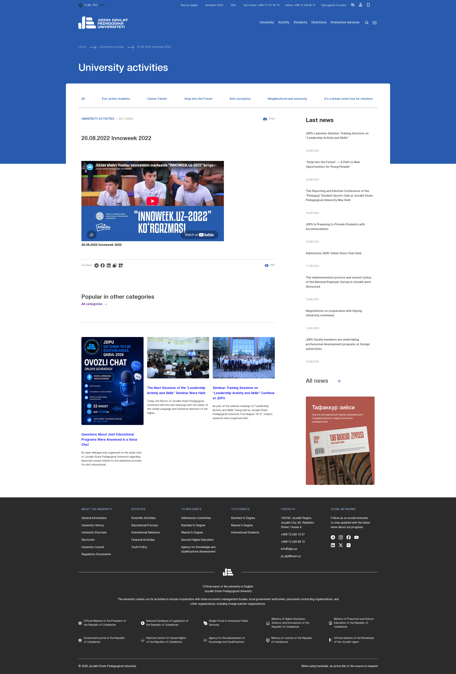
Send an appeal (189, 5)
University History (92, 525)
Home (82, 47)
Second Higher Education (197, 540)
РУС (95, 5)
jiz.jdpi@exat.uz (291, 556)
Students (300, 22)
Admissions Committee (196, 518)
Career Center (157, 99)
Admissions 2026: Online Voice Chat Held (333, 253)
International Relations (145, 532)
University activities (111, 47)
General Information (94, 518)
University (267, 22)
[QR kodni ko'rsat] (122, 265)
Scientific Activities (143, 518)
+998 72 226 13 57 (293, 534)
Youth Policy (139, 547)
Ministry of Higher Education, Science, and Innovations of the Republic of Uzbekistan (290, 623)
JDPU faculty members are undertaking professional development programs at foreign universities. (338, 344)
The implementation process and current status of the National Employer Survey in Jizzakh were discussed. (338, 282)
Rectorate (88, 540)
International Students (245, 532)
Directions (319, 22)
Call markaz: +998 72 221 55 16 (261, 5)
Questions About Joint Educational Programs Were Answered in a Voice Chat (109, 439)
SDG (233, 5)
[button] (353, 6)
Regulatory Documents (96, 554)
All (83, 99)
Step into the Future (198, 99)
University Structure (94, 532)
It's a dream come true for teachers (348, 99)
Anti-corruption (240, 99)
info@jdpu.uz (289, 549)
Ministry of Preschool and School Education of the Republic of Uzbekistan (354, 623)
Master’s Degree (192, 532)
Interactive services (345, 22)
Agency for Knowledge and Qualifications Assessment (198, 549)
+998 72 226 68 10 (293, 542)
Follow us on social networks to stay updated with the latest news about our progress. (350, 523)
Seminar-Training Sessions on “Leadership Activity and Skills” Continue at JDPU (243, 393)
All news (317, 381)
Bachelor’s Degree (193, 525)
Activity (283, 22)
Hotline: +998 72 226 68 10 (300, 5)
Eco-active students (116, 99)
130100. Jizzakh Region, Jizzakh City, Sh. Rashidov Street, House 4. (297, 523)
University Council (92, 547)
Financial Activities (143, 540)
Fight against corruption (334, 5)
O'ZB (87, 5)
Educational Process (144, 525)
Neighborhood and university (287, 99)
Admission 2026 (214, 5)
